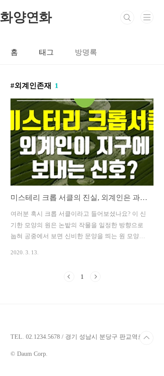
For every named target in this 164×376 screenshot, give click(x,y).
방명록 (86, 52)
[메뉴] (147, 17)
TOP (147, 338)
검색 (127, 17)
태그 (46, 52)
